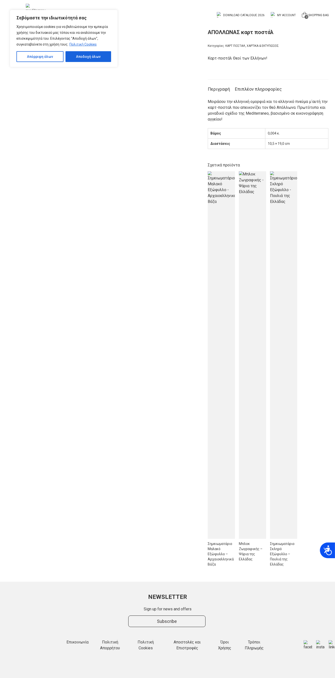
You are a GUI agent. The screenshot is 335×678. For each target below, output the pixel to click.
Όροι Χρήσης (224, 645)
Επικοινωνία (77, 642)
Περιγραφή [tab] (219, 89)
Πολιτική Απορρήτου (110, 645)
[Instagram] (320, 645)
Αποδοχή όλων (88, 57)
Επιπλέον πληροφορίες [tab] (258, 89)
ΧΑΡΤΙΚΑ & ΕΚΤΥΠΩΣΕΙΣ (263, 46)
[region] (64, 38)
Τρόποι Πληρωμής (254, 645)
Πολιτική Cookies (83, 44)
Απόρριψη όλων (40, 57)
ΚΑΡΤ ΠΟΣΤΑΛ (235, 46)
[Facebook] (308, 645)
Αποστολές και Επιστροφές (187, 645)
